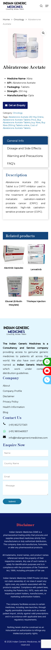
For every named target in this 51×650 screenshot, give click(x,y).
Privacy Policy (10, 401)
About (6, 385)
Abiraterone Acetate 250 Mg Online (25, 117)
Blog (5, 412)
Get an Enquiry (17, 105)
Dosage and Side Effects (24, 148)
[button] (43, 33)
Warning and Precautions (25, 156)
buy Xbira (35, 122)
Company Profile (12, 391)
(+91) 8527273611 (18, 425)
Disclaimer (8, 396)
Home (6, 19)
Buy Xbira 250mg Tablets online (24, 124)
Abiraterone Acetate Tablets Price (19, 120)
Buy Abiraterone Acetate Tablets (22, 121)
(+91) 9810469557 (18, 431)
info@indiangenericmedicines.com (28, 437)
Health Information (14, 407)
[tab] (25, 141)
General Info (15, 140)
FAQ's (11, 163)
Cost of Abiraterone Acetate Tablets (20, 126)
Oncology (19, 19)
